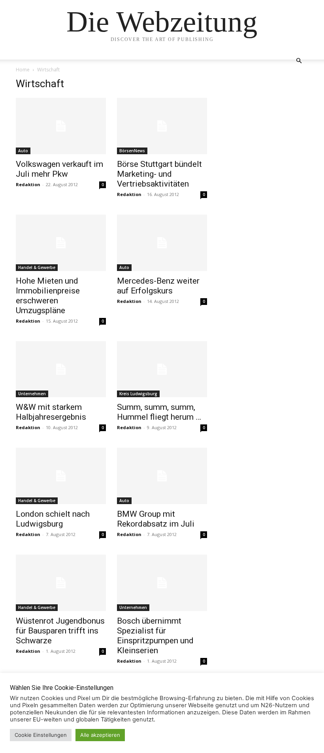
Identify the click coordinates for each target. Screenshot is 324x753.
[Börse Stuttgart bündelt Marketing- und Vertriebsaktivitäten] (162, 126)
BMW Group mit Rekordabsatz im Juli (155, 519)
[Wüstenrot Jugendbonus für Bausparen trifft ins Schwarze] (61, 583)
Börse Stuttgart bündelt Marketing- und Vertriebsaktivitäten (159, 174)
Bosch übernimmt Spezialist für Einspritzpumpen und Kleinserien (155, 635)
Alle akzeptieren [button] (100, 735)
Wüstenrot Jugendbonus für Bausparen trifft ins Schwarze (60, 630)
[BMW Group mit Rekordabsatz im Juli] (162, 476)
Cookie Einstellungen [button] (41, 735)
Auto (23, 150)
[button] (298, 61)
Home (23, 69)
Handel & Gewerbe (36, 267)
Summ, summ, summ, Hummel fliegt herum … (159, 412)
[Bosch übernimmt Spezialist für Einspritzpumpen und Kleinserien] (162, 583)
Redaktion (28, 184)
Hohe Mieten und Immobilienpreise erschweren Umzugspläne (48, 295)
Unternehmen (32, 393)
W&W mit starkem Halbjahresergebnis (51, 412)
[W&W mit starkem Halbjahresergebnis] (61, 369)
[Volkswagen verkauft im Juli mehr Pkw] (61, 126)
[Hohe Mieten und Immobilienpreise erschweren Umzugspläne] (61, 243)
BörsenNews (132, 150)
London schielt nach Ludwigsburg (53, 519)
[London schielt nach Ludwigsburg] (61, 476)
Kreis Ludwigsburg (138, 393)
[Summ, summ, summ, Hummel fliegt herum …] (162, 369)
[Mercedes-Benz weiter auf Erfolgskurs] (162, 243)
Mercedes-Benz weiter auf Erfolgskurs (158, 285)
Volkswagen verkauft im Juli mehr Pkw (59, 169)
